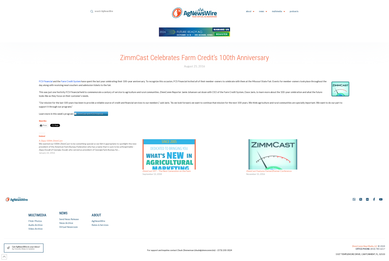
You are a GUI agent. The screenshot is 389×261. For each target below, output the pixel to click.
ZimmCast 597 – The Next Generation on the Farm (167, 171)
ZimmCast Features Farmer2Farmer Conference (269, 171)
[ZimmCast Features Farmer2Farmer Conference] (296, 154)
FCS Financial (46, 81)
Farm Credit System (71, 81)
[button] (23, 248)
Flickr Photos (35, 221)
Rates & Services (100, 225)
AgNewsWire (98, 221)
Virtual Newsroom (68, 227)
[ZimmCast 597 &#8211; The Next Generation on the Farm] (193, 154)
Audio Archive (35, 225)
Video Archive (35, 228)
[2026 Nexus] (194, 31)
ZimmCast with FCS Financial (90, 114)
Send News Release (69, 219)
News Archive (66, 223)
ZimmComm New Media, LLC (365, 246)
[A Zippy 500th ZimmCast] (91, 146)
